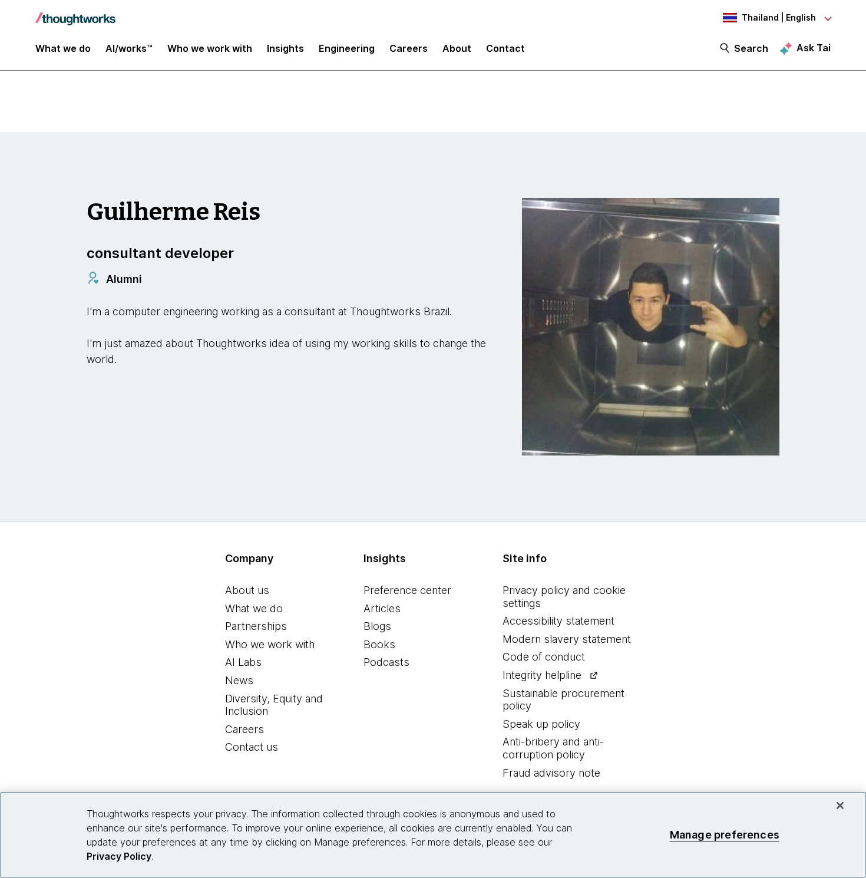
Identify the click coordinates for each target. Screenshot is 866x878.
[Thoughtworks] (75, 13)
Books (379, 644)
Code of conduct (544, 657)
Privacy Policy (119, 856)
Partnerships (256, 626)
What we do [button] (63, 48)
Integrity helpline (542, 675)
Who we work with (270, 644)
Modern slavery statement (567, 639)
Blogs (377, 626)
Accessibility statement (558, 621)
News (239, 680)
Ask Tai (813, 48)
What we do (254, 608)
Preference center (407, 590)
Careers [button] (408, 48)
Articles (382, 608)
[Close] (840, 805)
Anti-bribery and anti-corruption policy (553, 748)
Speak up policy (541, 724)
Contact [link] (505, 48)
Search (751, 48)
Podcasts (386, 662)
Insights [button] (285, 48)
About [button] (456, 48)
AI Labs (243, 662)
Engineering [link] (347, 48)
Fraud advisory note (551, 773)
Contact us (251, 747)
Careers (244, 729)
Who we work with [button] (209, 48)
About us (247, 590)
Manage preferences (724, 835)
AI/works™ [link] (129, 48)
